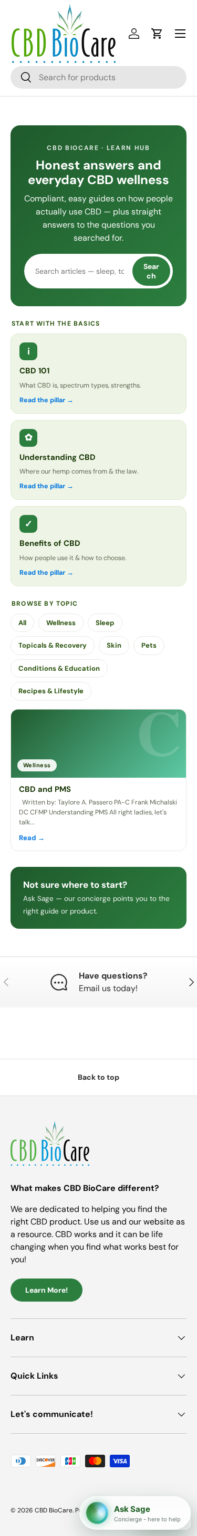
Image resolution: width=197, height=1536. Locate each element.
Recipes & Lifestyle (51, 690)
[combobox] (98, 77)
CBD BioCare (53, 1510)
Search (151, 271)
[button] (157, 33)
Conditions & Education (59, 668)
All (22, 622)
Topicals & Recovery (52, 645)
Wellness (61, 622)
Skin (114, 645)
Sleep (105, 622)
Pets (149, 645)
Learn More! (46, 1290)
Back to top (98, 1077)
